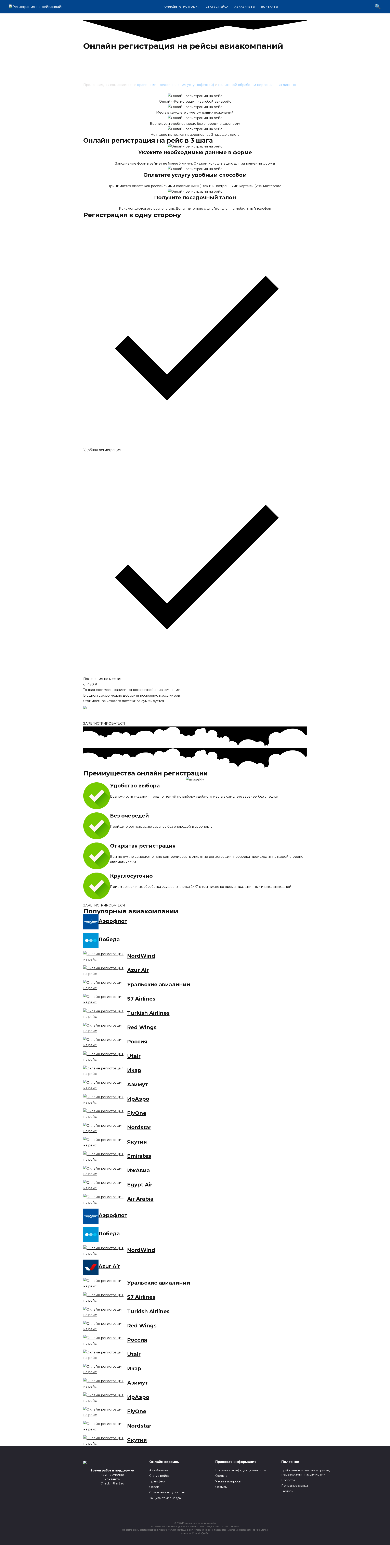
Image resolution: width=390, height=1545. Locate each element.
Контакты (269, 6)
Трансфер (157, 1481)
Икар (134, 1070)
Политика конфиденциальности (240, 1470)
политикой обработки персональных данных (257, 85)
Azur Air (138, 970)
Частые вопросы (228, 1481)
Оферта (221, 1476)
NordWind (141, 956)
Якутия (137, 1142)
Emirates (139, 1156)
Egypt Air (139, 1185)
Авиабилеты (244, 6)
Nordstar (139, 1127)
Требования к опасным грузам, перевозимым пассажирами (305, 1472)
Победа (109, 939)
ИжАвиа (138, 1170)
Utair (134, 1056)
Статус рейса (217, 6)
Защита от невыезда (165, 1498)
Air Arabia (140, 1199)
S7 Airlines (141, 999)
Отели (154, 1487)
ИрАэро (138, 1099)
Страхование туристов (167, 1492)
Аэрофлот (113, 921)
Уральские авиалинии (158, 984)
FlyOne (136, 1113)
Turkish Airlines (148, 1013)
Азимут (137, 1084)
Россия (137, 1042)
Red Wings (142, 1027)
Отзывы (221, 1487)
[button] (104, 723)
